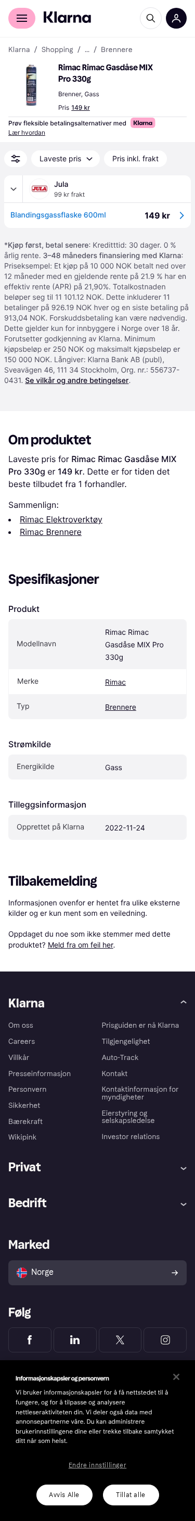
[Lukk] (176, 1376)
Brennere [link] (117, 50)
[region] (97, 1440)
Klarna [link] (19, 50)
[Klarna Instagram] (165, 1339)
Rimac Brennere (51, 532)
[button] (31, 85)
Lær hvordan (26, 132)
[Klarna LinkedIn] (75, 1339)
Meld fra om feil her (80, 944)
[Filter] (15, 158)
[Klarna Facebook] (29, 1339)
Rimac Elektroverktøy (61, 519)
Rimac (115, 682)
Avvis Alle (64, 1495)
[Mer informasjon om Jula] (13, 189)
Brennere (120, 707)
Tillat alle (131, 1495)
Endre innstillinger (97, 1465)
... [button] (87, 50)
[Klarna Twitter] (120, 1339)
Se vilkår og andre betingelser (76, 380)
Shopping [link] (57, 50)
